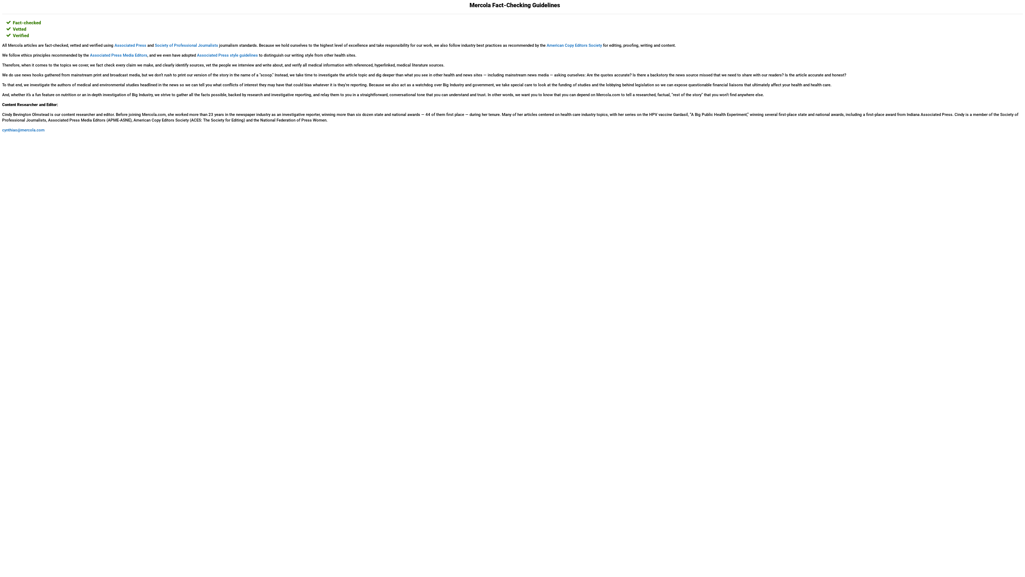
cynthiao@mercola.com (23, 130)
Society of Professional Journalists (186, 45)
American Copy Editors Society (574, 45)
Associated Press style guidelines (227, 55)
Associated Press (130, 45)
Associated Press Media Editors (118, 55)
